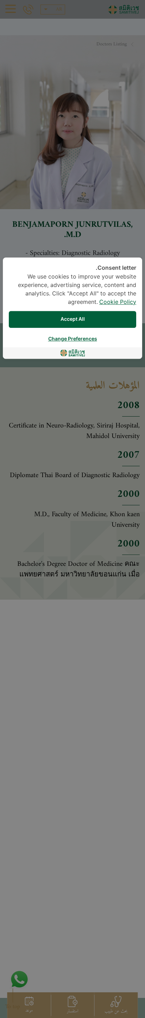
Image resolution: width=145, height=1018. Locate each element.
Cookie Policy (117, 302)
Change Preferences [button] (72, 339)
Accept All (73, 319)
